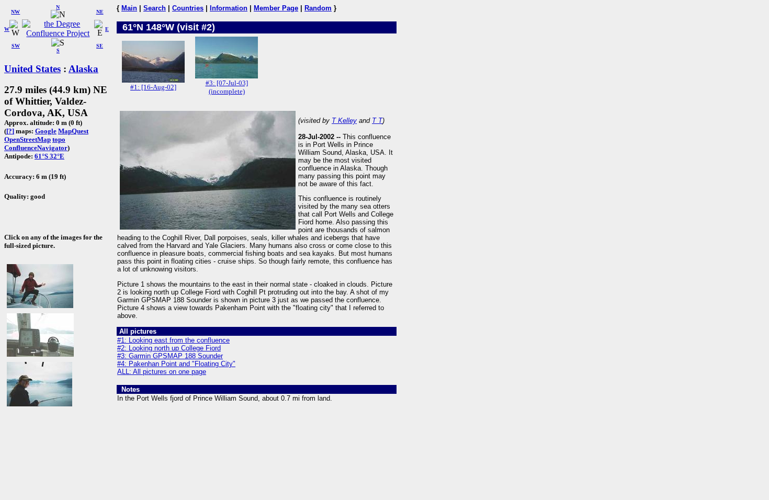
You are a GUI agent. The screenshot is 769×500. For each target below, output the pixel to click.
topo (58, 139)
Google (45, 131)
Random (318, 8)
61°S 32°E (49, 156)
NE (100, 12)
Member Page (276, 8)
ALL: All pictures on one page (161, 372)
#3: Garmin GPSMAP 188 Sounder (170, 356)
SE (99, 46)
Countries (187, 8)
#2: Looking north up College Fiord (169, 348)
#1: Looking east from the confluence (173, 340)
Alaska (83, 68)
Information (228, 8)
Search (154, 8)
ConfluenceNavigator (35, 148)
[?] (10, 131)
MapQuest (73, 131)
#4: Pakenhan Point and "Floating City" (176, 364)
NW (15, 12)
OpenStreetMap (27, 139)
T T (377, 120)
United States (32, 68)
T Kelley (344, 120)
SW (16, 46)
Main (129, 8)
